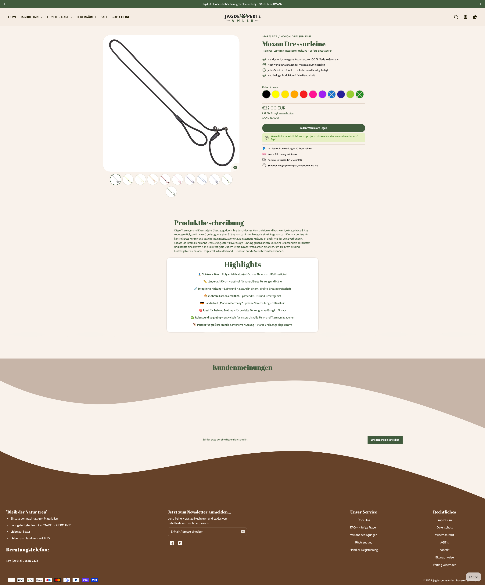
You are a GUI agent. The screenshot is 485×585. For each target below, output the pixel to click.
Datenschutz (444, 527)
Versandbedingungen (363, 535)
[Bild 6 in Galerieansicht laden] (177, 179)
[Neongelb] (275, 94)
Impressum (444, 520)
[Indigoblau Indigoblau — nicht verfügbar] (332, 94)
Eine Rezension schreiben (385, 439)
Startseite (269, 36)
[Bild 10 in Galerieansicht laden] (227, 179)
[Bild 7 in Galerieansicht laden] (190, 179)
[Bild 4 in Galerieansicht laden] (152, 179)
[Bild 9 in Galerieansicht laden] (214, 179)
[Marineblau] (341, 94)
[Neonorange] (294, 94)
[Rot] (304, 94)
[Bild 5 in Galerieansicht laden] (165, 179)
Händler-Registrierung (364, 550)
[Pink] (313, 94)
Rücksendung (363, 542)
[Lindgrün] (350, 94)
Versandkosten (286, 113)
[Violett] (322, 94)
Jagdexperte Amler (444, 580)
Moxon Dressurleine (296, 36)
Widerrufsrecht (444, 535)
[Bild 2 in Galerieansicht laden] (128, 179)
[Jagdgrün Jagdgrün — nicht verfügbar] (360, 94)
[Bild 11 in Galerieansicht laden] (171, 191)
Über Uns (363, 520)
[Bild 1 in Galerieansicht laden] (115, 179)
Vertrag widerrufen (444, 565)
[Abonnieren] (243, 532)
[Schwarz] (266, 94)
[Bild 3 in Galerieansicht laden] (140, 179)
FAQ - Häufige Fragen (363, 527)
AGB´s (444, 542)
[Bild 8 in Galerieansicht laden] (202, 179)
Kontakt (444, 550)
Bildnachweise (444, 557)
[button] (456, 17)
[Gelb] (285, 94)
